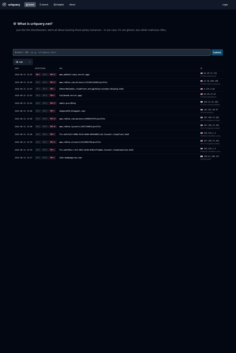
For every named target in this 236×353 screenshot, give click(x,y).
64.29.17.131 (210, 73)
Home (31, 4)
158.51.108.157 (211, 156)
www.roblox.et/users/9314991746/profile (80, 142)
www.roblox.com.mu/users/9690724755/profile (82, 119)
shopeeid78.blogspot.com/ (72, 111)
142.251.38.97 (211, 110)
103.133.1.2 (210, 133)
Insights (60, 4)
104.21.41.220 (211, 102)
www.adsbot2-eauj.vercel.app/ (74, 74)
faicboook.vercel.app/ (70, 95)
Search (45, 4)
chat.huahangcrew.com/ (70, 158)
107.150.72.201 (211, 117)
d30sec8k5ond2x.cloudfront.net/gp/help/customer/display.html (91, 89)
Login (225, 4)
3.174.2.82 (209, 89)
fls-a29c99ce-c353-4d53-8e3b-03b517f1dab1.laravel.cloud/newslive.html (96, 150)
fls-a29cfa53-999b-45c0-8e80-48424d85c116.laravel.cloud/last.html (94, 134)
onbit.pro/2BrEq (67, 103)
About (72, 4)
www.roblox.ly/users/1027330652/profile (80, 126)
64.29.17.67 (210, 94)
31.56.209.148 (211, 81)
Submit (217, 52)
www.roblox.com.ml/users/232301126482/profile (83, 82)
